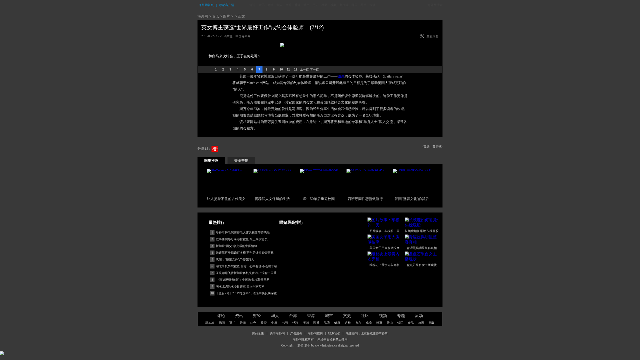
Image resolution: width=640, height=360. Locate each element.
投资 (264, 322)
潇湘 (306, 322)
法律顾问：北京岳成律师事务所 (367, 333)
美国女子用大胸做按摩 (385, 248)
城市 (307, 5)
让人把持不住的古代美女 (226, 199)
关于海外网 (277, 333)
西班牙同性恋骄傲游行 (365, 199)
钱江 (400, 322)
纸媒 (432, 322)
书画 (285, 322)
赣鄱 (379, 322)
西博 (316, 322)
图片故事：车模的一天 (385, 231)
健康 (337, 322)
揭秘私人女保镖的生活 (272, 199)
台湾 (289, 5)
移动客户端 (226, 5)
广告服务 (296, 333)
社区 (325, 5)
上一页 (304, 69)
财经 (271, 5)
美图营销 (241, 160)
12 (296, 69)
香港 (297, 5)
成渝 (369, 322)
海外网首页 (206, 5)
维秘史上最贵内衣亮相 (385, 265)
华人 (279, 5)
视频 (333, 5)
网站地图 (258, 333)
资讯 (261, 5)
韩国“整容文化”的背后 (412, 199)
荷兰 (363, 5)
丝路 (295, 322)
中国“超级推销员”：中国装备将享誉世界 (242, 280)
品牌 (327, 322)
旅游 (341, 76)
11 (288, 69)
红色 (253, 322)
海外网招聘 (315, 333)
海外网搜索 (435, 5)
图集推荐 (211, 160)
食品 (411, 322)
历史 (315, 5)
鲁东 (358, 322)
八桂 (348, 322)
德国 (355, 5)
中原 (274, 322)
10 (281, 69)
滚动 (373, 5)
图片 (226, 16)
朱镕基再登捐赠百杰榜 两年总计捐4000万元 (245, 252)
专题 (401, 316)
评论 (253, 5)
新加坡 (344, 5)
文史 (347, 316)
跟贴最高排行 (291, 222)
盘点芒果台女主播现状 (422, 265)
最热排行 (217, 222)
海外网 (203, 16)
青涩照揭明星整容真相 (422, 248)
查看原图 (432, 36)
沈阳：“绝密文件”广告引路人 (235, 259)
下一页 (314, 69)
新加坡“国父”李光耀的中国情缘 (236, 246)
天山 (390, 322)
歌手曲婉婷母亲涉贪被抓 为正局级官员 (242, 239)
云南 (243, 322)
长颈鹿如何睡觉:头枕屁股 (421, 231)
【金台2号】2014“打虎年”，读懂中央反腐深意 (246, 293)
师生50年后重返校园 (319, 199)
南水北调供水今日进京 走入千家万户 (240, 286)
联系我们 (334, 333)
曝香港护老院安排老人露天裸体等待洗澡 (243, 232)
